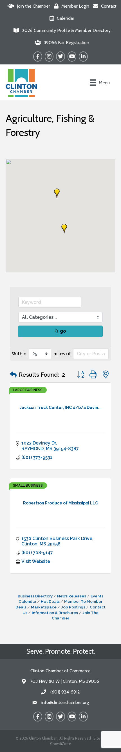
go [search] (63, 331)
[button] (57, 193)
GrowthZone (60, 743)
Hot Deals (50, 601)
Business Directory (35, 596)
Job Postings (73, 607)
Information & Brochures (55, 612)
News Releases (71, 596)
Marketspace (44, 607)
